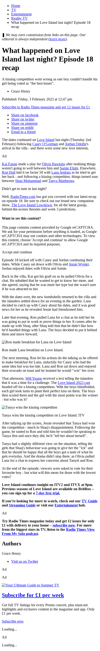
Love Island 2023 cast (74, 383)
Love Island (45, 140)
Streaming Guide (22, 505)
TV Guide (89, 501)
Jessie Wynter (79, 264)
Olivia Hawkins (53, 164)
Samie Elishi (69, 168)
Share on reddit (22, 128)
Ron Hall (8, 172)
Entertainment (21, 14)
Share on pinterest (24, 123)
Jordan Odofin (75, 144)
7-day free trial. (48, 493)
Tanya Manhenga (61, 181)
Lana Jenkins (61, 172)
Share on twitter (22, 119)
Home (15, 6)
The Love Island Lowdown (31, 205)
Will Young (33, 378)
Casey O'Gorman (45, 144)
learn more (58, 39)
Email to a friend (23, 132)
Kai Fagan (9, 164)
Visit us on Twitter (24, 561)
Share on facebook (25, 115)
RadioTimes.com (22, 197)
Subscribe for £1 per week (33, 595)
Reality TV (19, 18)
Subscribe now (13, 621)
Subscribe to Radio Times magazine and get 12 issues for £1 (46, 107)
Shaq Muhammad (28, 181)
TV (13, 10)
